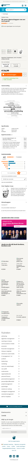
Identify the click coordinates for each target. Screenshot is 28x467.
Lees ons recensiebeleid (6, 182)
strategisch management (8, 391)
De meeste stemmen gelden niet (21, 266)
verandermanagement (7, 394)
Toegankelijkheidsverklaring (8, 448)
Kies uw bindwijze (5, 62)
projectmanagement (6, 384)
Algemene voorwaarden (20, 444)
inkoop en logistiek (6, 351)
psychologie (4, 386)
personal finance (5, 376)
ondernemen (4, 371)
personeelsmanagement (8, 379)
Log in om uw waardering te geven (9, 176)
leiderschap (4, 361)
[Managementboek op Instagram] (17, 456)
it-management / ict (6, 356)
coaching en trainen (6, 341)
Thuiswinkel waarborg (8, 444)
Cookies (13, 446)
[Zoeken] (25, 9)
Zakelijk (3, 415)
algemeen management (7, 338)
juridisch (3, 358)
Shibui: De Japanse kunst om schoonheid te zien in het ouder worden (21, 292)
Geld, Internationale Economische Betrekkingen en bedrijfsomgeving (6, 292)
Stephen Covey (4, 17)
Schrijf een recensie (8, 179)
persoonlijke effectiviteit (7, 381)
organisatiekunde (6, 374)
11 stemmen (10, 23)
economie (4, 346)
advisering (4, 336)
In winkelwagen (10, 75)
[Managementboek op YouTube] (14, 456)
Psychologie (5, 13)
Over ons (14, 450)
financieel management (7, 348)
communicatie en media (7, 343)
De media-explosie (21, 317)
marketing (4, 364)
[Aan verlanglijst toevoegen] (25, 74)
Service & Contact (21, 448)
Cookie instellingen (20, 446)
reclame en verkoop (6, 389)
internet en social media (7, 353)
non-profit (4, 369)
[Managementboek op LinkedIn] (10, 456)
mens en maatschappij (7, 366)
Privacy (8, 446)
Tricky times (4, 265)
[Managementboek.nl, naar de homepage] (5, 6)
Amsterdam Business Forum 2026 (13, 224)
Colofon (4, 446)
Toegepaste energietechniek (5, 318)
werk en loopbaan (6, 396)
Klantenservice (5, 412)
